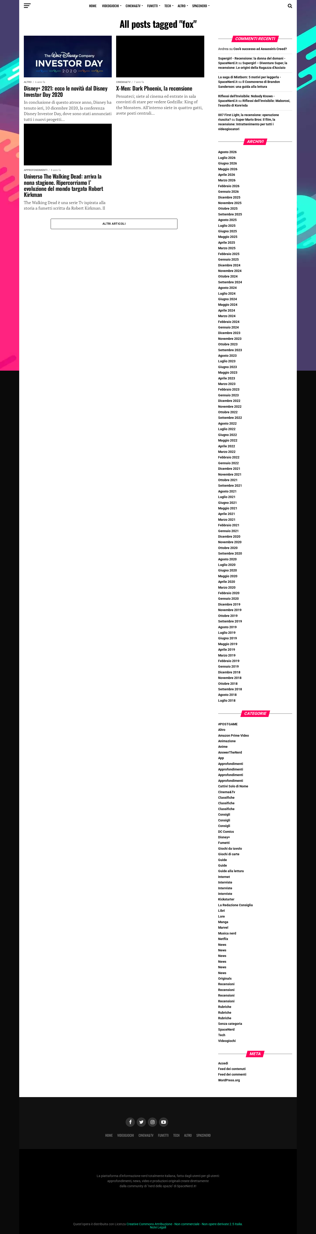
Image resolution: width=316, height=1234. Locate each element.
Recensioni (226, 984)
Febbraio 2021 (228, 525)
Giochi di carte (228, 854)
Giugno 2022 (227, 435)
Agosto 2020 (227, 559)
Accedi (223, 1063)
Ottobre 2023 (228, 344)
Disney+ (224, 837)
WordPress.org (229, 1080)
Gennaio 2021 (228, 531)
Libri (221, 911)
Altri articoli (114, 223)
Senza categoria (230, 1024)
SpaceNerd (199, 5)
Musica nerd (227, 933)
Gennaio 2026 (228, 192)
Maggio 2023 (227, 373)
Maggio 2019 (227, 644)
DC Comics (226, 832)
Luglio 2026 (226, 158)
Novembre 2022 (230, 407)
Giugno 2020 (227, 570)
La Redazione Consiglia (235, 905)
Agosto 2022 (227, 424)
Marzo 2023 (226, 384)
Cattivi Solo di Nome (233, 786)
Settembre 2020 (230, 553)
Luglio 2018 (226, 701)
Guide (222, 860)
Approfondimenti (230, 764)
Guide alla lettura (231, 871)
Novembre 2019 (230, 610)
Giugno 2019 (227, 638)
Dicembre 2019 (229, 604)
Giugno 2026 (227, 163)
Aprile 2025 (226, 243)
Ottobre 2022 (228, 412)
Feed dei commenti (232, 1074)
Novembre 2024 (230, 271)
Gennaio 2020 (228, 599)
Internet (224, 877)
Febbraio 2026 (228, 186)
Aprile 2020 (226, 582)
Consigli (224, 815)
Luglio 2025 (226, 226)
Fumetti (152, 5)
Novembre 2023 (230, 339)
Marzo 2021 (226, 520)
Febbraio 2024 (228, 322)
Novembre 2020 (230, 542)
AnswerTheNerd (230, 752)
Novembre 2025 (230, 203)
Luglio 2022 (226, 429)
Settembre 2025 (230, 214)
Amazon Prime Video (233, 736)
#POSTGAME (228, 724)
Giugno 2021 (227, 503)
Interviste (225, 882)
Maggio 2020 (227, 576)
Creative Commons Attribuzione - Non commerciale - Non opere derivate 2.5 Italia (184, 1224)
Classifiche (226, 798)
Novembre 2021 (230, 475)
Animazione (227, 741)
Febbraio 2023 (228, 389)
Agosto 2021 (227, 491)
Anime (223, 747)
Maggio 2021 (227, 508)
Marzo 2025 (226, 248)
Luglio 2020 (226, 565)
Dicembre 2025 (229, 197)
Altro (182, 5)
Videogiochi (110, 5)
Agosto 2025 (227, 220)
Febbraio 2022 (228, 457)
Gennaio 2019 (228, 667)
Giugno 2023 (227, 367)
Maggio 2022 (227, 440)
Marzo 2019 (226, 655)
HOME (92, 5)
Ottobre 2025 (228, 209)
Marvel (223, 928)
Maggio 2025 (227, 237)
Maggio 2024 (227, 305)
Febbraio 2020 (228, 593)
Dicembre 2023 (229, 333)
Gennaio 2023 (228, 395)
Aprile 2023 (226, 378)
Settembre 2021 (230, 486)
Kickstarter (226, 899)
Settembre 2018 (230, 689)
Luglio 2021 (226, 497)
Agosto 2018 (227, 695)
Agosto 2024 (227, 288)
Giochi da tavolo (230, 849)
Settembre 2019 (230, 621)
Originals (225, 979)
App (221, 758)
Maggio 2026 (227, 169)
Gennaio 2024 (228, 327)
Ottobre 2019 (228, 616)
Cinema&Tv (133, 5)
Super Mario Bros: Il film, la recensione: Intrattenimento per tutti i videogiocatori (246, 124)
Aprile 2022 (226, 446)
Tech (167, 5)
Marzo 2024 (226, 316)
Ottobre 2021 (228, 480)
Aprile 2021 (226, 514)
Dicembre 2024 (229, 265)
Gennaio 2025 (228, 260)
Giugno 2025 (227, 231)
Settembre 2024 (230, 282)
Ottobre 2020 (228, 548)
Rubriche (224, 1007)
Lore (221, 916)
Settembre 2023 (230, 350)
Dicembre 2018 (229, 672)
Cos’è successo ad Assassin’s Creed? (260, 49)
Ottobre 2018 (228, 684)
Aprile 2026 (226, 175)
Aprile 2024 (226, 310)
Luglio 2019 (226, 633)
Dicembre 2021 (229, 469)
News (222, 945)
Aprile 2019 (226, 650)
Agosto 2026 (227, 152)
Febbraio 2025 (228, 254)
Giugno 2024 (227, 299)
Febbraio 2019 (228, 661)
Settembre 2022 (230, 418)
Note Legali (158, 1227)
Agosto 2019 (227, 627)
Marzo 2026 (226, 180)
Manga (223, 922)
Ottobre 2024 (228, 276)
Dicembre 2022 (229, 401)
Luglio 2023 (226, 361)
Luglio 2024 (226, 294)
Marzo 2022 (226, 452)
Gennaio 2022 (228, 463)
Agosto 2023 (227, 356)
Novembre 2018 (230, 678)
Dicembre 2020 (229, 537)
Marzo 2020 (226, 588)
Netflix (223, 939)
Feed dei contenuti (232, 1069)
